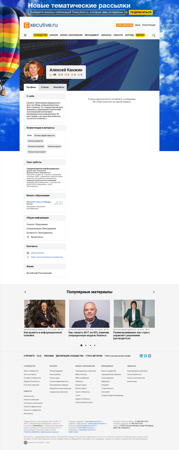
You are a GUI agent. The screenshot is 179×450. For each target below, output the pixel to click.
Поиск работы (55, 374)
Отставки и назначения (33, 403)
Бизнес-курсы (81, 385)
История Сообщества (32, 378)
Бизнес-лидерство (108, 371)
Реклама (49, 356)
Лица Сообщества (31, 371)
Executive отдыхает (31, 385)
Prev (25, 292)
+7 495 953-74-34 (141, 421)
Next (153, 292)
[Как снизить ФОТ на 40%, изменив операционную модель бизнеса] (89, 314)
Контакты (59, 87)
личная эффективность (44, 135)
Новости (118, 35)
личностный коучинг (37, 152)
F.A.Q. (39, 356)
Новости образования (32, 407)
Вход (137, 25)
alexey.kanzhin (37, 253)
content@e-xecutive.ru (86, 428)
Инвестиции (132, 381)
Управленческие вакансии (60, 388)
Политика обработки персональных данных (41, 432)
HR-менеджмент (56, 371)
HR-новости (28, 414)
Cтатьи (45, 87)
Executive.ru (38, 426)
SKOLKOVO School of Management (41, 202)
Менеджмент (92, 35)
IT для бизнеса (107, 388)
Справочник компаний (59, 392)
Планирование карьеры (59, 385)
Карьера (54, 35)
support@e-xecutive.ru (87, 430)
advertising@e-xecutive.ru (86, 426)
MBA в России (81, 374)
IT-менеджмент (107, 378)
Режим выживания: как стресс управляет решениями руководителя (131, 335)
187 (62, 330)
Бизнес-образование (71, 35)
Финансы (106, 35)
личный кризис (54, 146)
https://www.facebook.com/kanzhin (47, 257)
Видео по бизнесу (83, 399)
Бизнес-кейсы (81, 388)
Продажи (105, 385)
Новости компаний (31, 400)
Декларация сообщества (69, 356)
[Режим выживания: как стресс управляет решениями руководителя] (134, 314)
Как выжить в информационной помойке (43, 334)
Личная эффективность (35, 330)
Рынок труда (55, 378)
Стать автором (124, 25)
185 (54, 75)
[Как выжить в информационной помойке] (45, 314)
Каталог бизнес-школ (84, 402)
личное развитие (35, 141)
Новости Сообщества (32, 410)
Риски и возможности (136, 378)
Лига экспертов (30, 374)
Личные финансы (134, 374)
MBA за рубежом (82, 378)
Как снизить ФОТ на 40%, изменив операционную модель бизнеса (89, 334)
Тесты (78, 395)
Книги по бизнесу (83, 392)
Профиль (31, 87)
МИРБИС (140, 35)
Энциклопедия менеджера (112, 395)
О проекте (29, 356)
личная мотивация (36, 146)
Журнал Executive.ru (32, 381)
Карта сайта (73, 432)
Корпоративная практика (81, 330)
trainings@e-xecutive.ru (97, 424)
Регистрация (148, 25)
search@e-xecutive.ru (93, 421)
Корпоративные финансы (137, 371)
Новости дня (29, 396)
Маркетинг (105, 381)
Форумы (129, 35)
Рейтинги (79, 381)
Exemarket (105, 392)
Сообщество (40, 35)
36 (107, 330)
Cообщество (30, 366)
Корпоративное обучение (86, 371)
